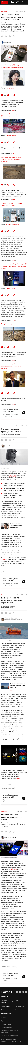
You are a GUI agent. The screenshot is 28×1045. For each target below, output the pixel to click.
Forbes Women (5, 1010)
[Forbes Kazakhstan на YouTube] (26, 992)
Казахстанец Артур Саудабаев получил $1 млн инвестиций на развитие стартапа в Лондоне (14, 266)
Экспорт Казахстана (8, 788)
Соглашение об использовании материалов (9, 1031)
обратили (14, 869)
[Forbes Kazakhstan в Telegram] (20, 992)
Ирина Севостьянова (12, 224)
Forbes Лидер (5, 1006)
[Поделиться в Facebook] (2, 36)
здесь (13, 110)
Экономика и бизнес (5, 1001)
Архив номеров (6, 1013)
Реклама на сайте (6, 1024)
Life (16, 1000)
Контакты (3, 1017)
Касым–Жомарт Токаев (9, 966)
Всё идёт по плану (6, 324)
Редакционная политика (7, 1021)
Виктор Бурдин (10, 88)
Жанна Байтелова (11, 288)
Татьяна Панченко (11, 135)
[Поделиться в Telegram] (6, 36)
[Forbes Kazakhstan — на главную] (15, 2)
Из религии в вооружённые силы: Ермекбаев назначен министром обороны (11, 366)
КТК (3, 784)
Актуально (4, 996)
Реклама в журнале (6, 1027)
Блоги (16, 1010)
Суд (3, 571)
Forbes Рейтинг (19, 1006)
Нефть (9, 784)
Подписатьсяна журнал (4, 2)
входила (3, 559)
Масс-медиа (4, 11)
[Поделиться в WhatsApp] (10, 36)
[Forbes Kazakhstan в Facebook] (17, 992)
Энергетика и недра (6, 594)
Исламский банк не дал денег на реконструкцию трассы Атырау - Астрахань (11, 159)
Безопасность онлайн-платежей (9, 1035)
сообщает (12, 476)
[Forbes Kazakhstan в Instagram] (23, 992)
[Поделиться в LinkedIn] (13, 36)
